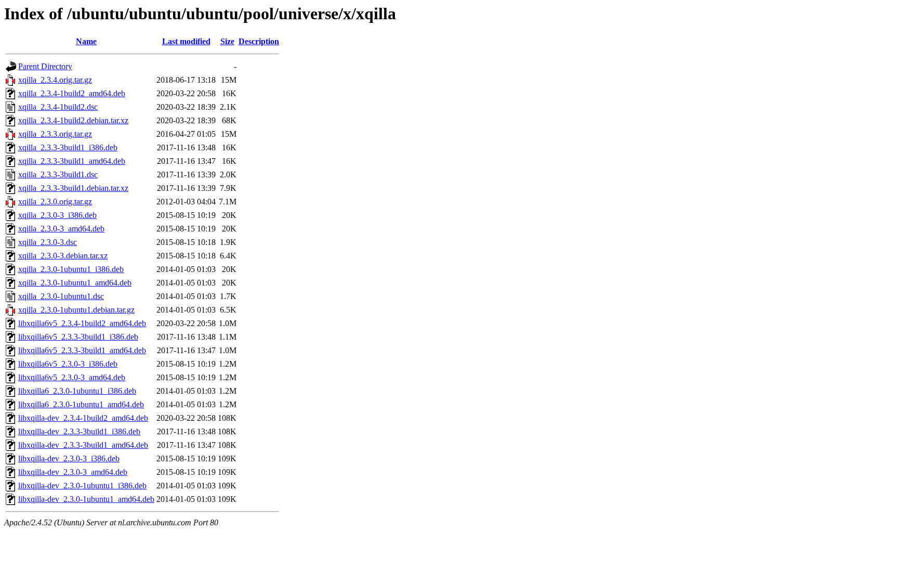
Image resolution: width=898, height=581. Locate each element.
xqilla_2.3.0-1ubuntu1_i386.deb (71, 269)
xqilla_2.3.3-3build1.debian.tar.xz (73, 188)
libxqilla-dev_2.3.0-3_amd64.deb (72, 472)
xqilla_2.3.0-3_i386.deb (57, 215)
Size (227, 41)
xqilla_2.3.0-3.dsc (47, 242)
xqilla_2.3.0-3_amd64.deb (61, 228)
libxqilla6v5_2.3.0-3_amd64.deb (71, 377)
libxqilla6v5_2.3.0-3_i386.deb (67, 363)
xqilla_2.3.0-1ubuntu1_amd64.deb (74, 282)
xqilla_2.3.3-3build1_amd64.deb (71, 161)
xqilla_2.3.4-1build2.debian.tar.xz (73, 120)
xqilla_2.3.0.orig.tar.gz (55, 201)
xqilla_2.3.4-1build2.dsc (58, 106)
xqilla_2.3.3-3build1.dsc (58, 174)
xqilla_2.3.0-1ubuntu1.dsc (61, 296)
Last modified (186, 41)
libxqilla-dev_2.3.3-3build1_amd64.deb (83, 445)
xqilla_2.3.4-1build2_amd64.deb (71, 93)
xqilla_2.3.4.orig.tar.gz (55, 79)
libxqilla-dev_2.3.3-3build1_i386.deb (79, 431)
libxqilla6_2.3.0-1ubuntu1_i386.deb (77, 390)
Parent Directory (45, 66)
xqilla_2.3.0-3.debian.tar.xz (63, 255)
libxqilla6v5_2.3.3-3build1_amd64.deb (82, 350)
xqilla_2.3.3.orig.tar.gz (55, 134)
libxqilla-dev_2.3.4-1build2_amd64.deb (83, 418)
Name (86, 41)
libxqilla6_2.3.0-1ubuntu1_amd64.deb (81, 404)
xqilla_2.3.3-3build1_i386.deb (67, 147)
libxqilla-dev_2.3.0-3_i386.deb (69, 458)
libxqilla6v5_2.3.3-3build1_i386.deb (78, 336)
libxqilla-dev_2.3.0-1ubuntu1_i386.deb (82, 485)
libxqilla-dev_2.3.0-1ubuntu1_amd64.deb (86, 499)
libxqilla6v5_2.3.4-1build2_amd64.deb (82, 323)
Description (259, 41)
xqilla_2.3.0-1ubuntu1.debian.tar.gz (76, 309)
